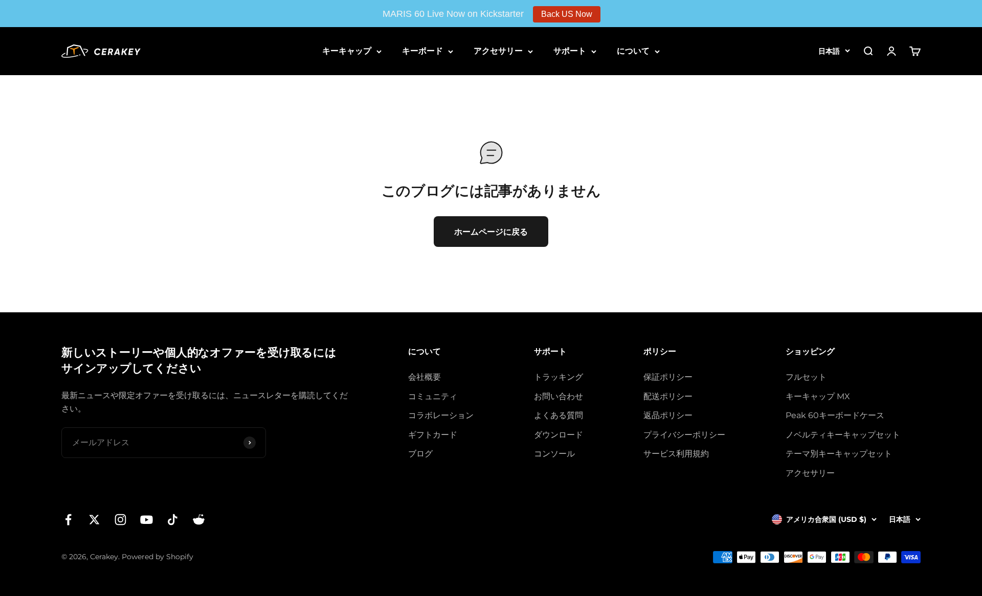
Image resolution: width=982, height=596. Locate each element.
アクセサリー (498, 51)
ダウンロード (558, 435)
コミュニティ (432, 396)
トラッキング (558, 377)
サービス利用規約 (676, 454)
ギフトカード (432, 435)
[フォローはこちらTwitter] (94, 519)
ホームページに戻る (491, 232)
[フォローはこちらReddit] (199, 519)
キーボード (422, 51)
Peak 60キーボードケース (835, 415)
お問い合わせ (558, 396)
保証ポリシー (668, 377)
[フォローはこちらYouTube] (146, 519)
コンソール (554, 454)
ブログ (420, 454)
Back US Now (566, 14)
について (633, 51)
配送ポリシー (668, 396)
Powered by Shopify (157, 556)
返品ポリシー (668, 415)
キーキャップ (346, 51)
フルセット (806, 377)
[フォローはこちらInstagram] (120, 519)
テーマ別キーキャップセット (839, 454)
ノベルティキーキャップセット (843, 435)
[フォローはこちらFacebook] (68, 519)
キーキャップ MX (818, 396)
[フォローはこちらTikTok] (173, 519)
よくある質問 (558, 415)
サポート (569, 51)
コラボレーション (441, 415)
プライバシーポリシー (684, 435)
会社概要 (424, 377)
